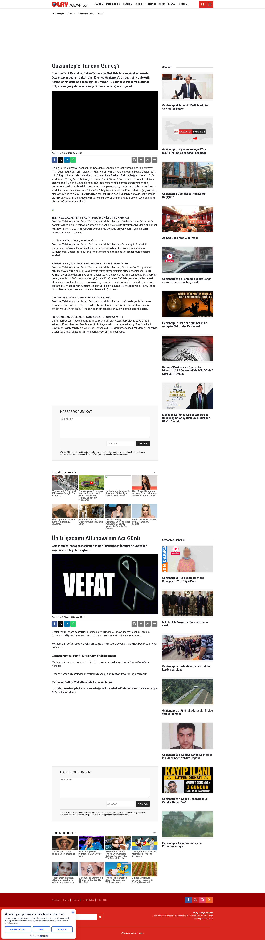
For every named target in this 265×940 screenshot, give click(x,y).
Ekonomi (183, 4)
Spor (161, 4)
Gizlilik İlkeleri (88, 900)
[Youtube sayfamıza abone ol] (195, 900)
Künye (66, 900)
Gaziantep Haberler (107, 4)
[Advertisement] (132, 38)
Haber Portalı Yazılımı (134, 933)
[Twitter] (60, 160)
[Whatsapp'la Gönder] (73, 160)
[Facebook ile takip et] (188, 900)
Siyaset (140, 4)
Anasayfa (59, 14)
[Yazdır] (134, 160)
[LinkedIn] (67, 160)
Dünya (171, 4)
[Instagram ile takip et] (202, 900)
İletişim (76, 900)
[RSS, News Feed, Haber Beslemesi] (209, 900)
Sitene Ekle (102, 900)
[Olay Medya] (70, 4)
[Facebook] (54, 160)
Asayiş (152, 4)
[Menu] (209, 4)
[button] (141, 160)
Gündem (128, 4)
